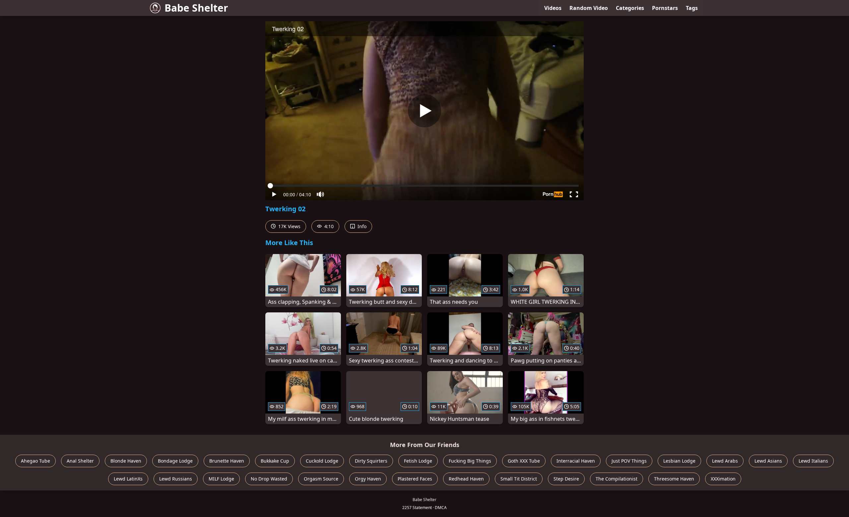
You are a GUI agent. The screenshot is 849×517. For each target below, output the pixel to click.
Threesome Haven (674, 479)
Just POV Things (629, 461)
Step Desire (566, 479)
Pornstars (665, 8)
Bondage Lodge (175, 461)
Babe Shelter (196, 8)
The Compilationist (616, 479)
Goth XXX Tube (524, 461)
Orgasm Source (321, 479)
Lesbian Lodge (679, 461)
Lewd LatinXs (128, 479)
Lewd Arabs (725, 461)
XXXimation (723, 479)
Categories (630, 8)
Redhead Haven (466, 479)
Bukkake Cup (275, 461)
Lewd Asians (768, 461)
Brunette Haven (226, 461)
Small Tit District (518, 479)
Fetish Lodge (418, 461)
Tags (692, 8)
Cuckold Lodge (322, 461)
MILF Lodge (221, 479)
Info (361, 226)
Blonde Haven (125, 461)
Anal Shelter (80, 461)
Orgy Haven (368, 479)
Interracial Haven (575, 461)
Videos (552, 8)
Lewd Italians (813, 461)
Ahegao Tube (35, 461)
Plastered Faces (415, 479)
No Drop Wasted (269, 479)
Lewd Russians (175, 479)
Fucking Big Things (470, 461)
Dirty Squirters (371, 461)
